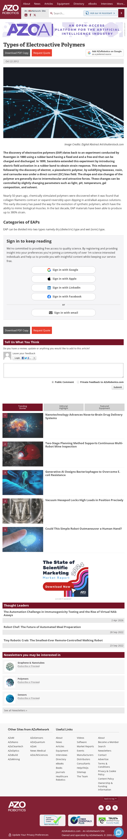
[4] (22, 510)
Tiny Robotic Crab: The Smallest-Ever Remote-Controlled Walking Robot (53, 640)
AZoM (11, 737)
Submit (118, 387)
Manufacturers (85, 755)
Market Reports (85, 746)
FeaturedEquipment (104, 407)
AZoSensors (36, 737)
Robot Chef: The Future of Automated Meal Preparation (42, 627)
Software (82, 742)
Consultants (83, 763)
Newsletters (104, 750)
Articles (60, 746)
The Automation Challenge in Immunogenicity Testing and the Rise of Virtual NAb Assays (60, 613)
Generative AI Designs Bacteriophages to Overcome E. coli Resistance (82, 473)
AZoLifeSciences (39, 755)
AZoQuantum (37, 742)
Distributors (83, 759)
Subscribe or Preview (28, 666)
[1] (22, 425)
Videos (80, 737)
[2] (22, 453)
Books (59, 767)
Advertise (103, 759)
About (59, 737)
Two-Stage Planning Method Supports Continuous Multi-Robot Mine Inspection (84, 444)
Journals (60, 772)
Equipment (62, 750)
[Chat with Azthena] (119, 832)
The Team (82, 776)
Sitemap (81, 772)
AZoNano (13, 742)
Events (80, 750)
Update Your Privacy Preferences (30, 834)
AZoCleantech (15, 746)
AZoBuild (13, 755)
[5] (22, 539)
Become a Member (108, 742)
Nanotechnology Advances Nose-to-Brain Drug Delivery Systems (84, 416)
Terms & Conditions (104, 765)
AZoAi (33, 746)
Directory (61, 759)
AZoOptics (13, 750)
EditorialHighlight (63, 407)
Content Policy (106, 778)
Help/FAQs (82, 767)
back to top (109, 798)
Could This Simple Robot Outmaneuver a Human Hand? (83, 528)
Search (102, 746)
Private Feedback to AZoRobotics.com (102, 382)
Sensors (22, 694)
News (59, 742)
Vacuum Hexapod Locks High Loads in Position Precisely (84, 500)
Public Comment (64, 382)
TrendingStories (22, 407)
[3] (22, 482)
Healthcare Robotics (62, 778)
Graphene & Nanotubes (31, 662)
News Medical (38, 750)
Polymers (23, 678)
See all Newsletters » (15, 710)
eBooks (60, 763)
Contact (102, 755)
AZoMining (14, 759)
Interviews (61, 755)
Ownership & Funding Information (105, 786)
